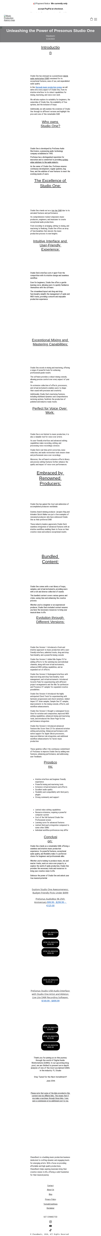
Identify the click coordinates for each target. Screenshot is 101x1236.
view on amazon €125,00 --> (50, 981)
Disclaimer (50, 1208)
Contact (50, 1185)
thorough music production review (48, 87)
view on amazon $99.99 (50, 933)
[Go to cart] (91, 19)
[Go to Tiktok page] (50, 1230)
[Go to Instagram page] (50, 1222)
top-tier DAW (57, 210)
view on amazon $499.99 (50, 1046)
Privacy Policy (50, 1199)
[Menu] (95, 19)
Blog (50, 1194)
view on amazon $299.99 (50, 952)
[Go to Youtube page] (50, 1226)
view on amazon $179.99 (50, 1037)
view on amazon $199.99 (50, 943)
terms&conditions (50, 1204)
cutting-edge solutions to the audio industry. (49, 161)
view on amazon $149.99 (50, 1028)
